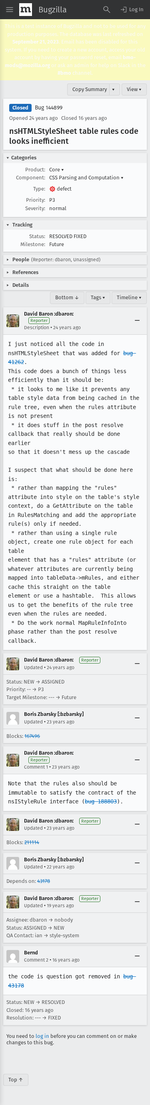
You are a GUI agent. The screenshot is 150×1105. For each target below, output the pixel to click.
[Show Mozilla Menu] (25, 9)
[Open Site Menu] (9, 9)
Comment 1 (36, 767)
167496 (32, 736)
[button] (131, 9)
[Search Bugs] (106, 9)
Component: (30, 178)
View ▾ (134, 89)
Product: (35, 170)
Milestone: (32, 244)
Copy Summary (89, 89)
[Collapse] (137, 320)
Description (36, 327)
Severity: (35, 208)
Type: (39, 189)
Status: (37, 236)
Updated (33, 667)
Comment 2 (36, 960)
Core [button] (56, 170)
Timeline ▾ (129, 297)
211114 (31, 842)
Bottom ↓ (67, 297)
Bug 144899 (48, 107)
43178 (43, 881)
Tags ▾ (98, 297)
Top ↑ (15, 1080)
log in (42, 1036)
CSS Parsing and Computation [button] (86, 178)
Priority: (35, 200)
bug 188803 (101, 801)
